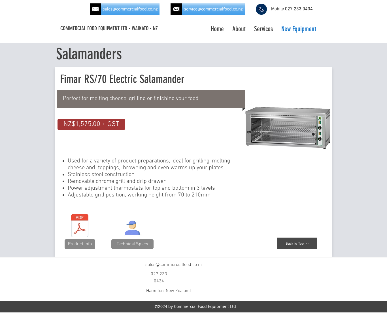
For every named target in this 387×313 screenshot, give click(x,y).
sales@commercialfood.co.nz (174, 265)
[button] (91, 124)
